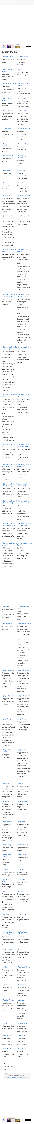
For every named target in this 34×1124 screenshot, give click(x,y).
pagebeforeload (8, 696)
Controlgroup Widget (7, 99)
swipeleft (21, 891)
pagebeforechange (24, 623)
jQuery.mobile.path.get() (9, 445)
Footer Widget (8, 156)
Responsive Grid (23, 855)
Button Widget (8, 57)
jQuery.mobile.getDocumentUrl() (9, 348)
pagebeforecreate (9, 670)
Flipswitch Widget (24, 144)
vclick (5, 1023)
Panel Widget (7, 845)
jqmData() (6, 195)
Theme (5, 985)
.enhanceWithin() (23, 111)
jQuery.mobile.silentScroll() (24, 544)
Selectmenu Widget (6, 880)
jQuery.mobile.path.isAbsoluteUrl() (9, 485)
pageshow (21, 822)
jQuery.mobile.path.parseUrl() (9, 544)
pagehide (6, 783)
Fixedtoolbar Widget (7, 145)
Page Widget (7, 623)
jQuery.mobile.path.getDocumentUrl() (9, 465)
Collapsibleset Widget (22, 85)
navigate (6, 606)
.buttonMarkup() (23, 57)
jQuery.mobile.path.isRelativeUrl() (24, 485)
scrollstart (6, 869)
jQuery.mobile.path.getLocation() (24, 465)
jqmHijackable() (8, 216)
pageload (6, 801)
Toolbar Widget (8, 1000)
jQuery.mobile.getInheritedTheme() (24, 348)
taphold (5, 967)
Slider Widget (22, 879)
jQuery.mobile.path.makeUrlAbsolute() (9, 524)
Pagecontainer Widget (7, 751)
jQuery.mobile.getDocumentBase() (24, 295)
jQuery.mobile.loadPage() (9, 395)
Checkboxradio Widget (7, 70)
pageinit (21, 783)
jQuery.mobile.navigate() (24, 395)
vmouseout (7, 1048)
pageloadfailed (23, 801)
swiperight (6, 914)
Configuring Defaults (21, 157)
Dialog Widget (8, 111)
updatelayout (22, 1000)
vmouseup (6, 1061)
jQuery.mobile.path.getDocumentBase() (24, 445)
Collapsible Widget (9, 84)
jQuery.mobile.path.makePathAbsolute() (24, 502)
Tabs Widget (7, 949)
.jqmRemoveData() (24, 216)
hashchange (22, 170)
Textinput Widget (24, 967)
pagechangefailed (24, 719)
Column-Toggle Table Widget (8, 933)
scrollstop (21, 869)
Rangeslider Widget (6, 856)
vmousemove (22, 1036)
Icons (20, 183)
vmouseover (22, 1048)
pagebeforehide (23, 670)
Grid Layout (7, 170)
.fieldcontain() (7, 129)
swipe (5, 891)
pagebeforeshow (24, 696)
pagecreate (22, 750)
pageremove (7, 822)
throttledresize (23, 985)
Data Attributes (23, 98)
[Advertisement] (17, 25)
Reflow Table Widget (22, 933)
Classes (21, 69)
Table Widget (22, 914)
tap (19, 949)
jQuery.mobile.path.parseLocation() (24, 524)
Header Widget (8, 183)
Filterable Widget (24, 129)
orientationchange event (23, 607)
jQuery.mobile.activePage (9, 250)
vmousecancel (23, 1023)
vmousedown (7, 1036)
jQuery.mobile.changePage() (24, 250)
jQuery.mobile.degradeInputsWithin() (9, 295)
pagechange (7, 719)
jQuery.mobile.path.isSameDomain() (9, 502)
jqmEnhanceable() (24, 195)
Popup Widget (23, 845)
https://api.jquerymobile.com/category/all (17, 1077)
